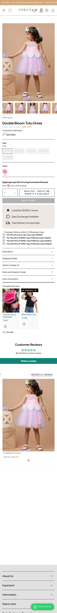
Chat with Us (44, 606)
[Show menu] (4, 10)
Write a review (28, 361)
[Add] (5, 326)
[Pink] (28, 460)
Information (9, 594)
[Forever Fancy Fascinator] (11, 300)
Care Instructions (10, 279)
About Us (7, 576)
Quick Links (9, 603)
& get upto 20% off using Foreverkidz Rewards (25, 182)
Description (7, 251)
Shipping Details (9, 258)
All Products (7, 117)
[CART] (53, 10)
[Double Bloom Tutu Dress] (28, 415)
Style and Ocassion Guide (14, 272)
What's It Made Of (10, 265)
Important (8, 585)
